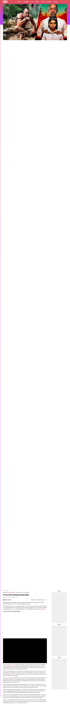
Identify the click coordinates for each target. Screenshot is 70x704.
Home (4, 590)
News (7, 590)
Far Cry (13, 606)
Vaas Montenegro (42, 609)
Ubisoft (18, 671)
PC (26, 606)
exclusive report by (9, 677)
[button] (46, 599)
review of (10, 664)
